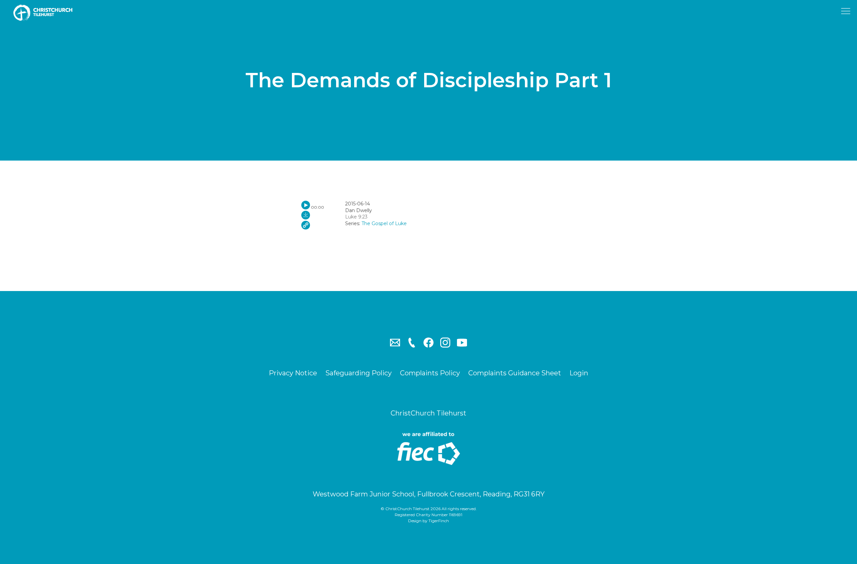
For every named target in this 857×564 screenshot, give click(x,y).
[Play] (305, 205)
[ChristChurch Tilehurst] (46, 12)
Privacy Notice (293, 373)
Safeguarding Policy (358, 373)
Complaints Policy (430, 373)
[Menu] (847, 13)
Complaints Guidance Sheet (514, 373)
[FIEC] (428, 448)
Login (578, 373)
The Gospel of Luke (384, 223)
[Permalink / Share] (305, 225)
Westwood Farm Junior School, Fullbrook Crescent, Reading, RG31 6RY (429, 494)
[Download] (305, 215)
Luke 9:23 (356, 217)
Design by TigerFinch (428, 520)
